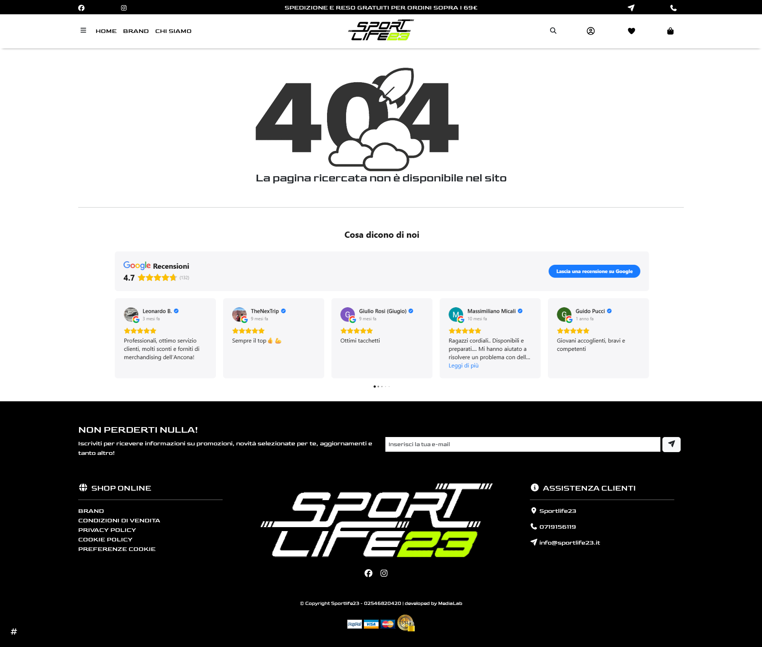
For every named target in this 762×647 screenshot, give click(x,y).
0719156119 (557, 527)
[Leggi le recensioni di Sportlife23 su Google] (381, 308)
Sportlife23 (557, 511)
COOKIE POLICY (105, 539)
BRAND (136, 31)
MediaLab (450, 604)
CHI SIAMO (173, 31)
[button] (666, 31)
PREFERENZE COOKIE (117, 549)
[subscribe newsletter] (671, 444)
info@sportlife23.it (569, 543)
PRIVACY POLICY (107, 530)
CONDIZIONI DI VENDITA (119, 520)
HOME (106, 31)
